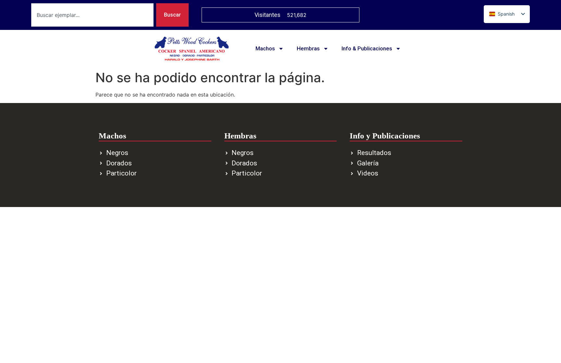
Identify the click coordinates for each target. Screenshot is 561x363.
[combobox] (92, 15)
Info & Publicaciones (367, 48)
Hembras (308, 48)
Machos (265, 48)
